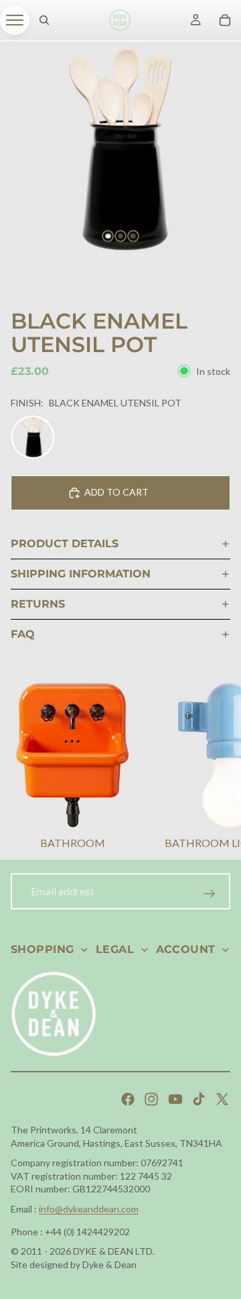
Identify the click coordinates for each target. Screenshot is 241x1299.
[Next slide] (214, 768)
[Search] (44, 20)
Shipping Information (81, 573)
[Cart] (225, 20)
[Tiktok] (199, 1099)
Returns (38, 604)
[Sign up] (209, 894)
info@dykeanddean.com (89, 1209)
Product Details (64, 543)
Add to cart (116, 492)
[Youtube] (175, 1099)
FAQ (23, 634)
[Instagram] (151, 1099)
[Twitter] (222, 1099)
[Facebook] (128, 1099)
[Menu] (14, 20)
